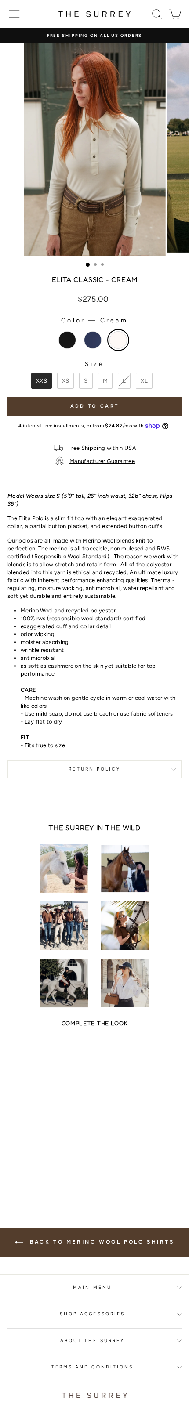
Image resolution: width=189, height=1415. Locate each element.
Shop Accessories (92, 1314)
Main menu (92, 1287)
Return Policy (94, 769)
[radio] (67, 340)
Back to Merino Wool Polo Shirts (100, 1242)
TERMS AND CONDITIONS (92, 1367)
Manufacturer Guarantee (102, 461)
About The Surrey (92, 1340)
